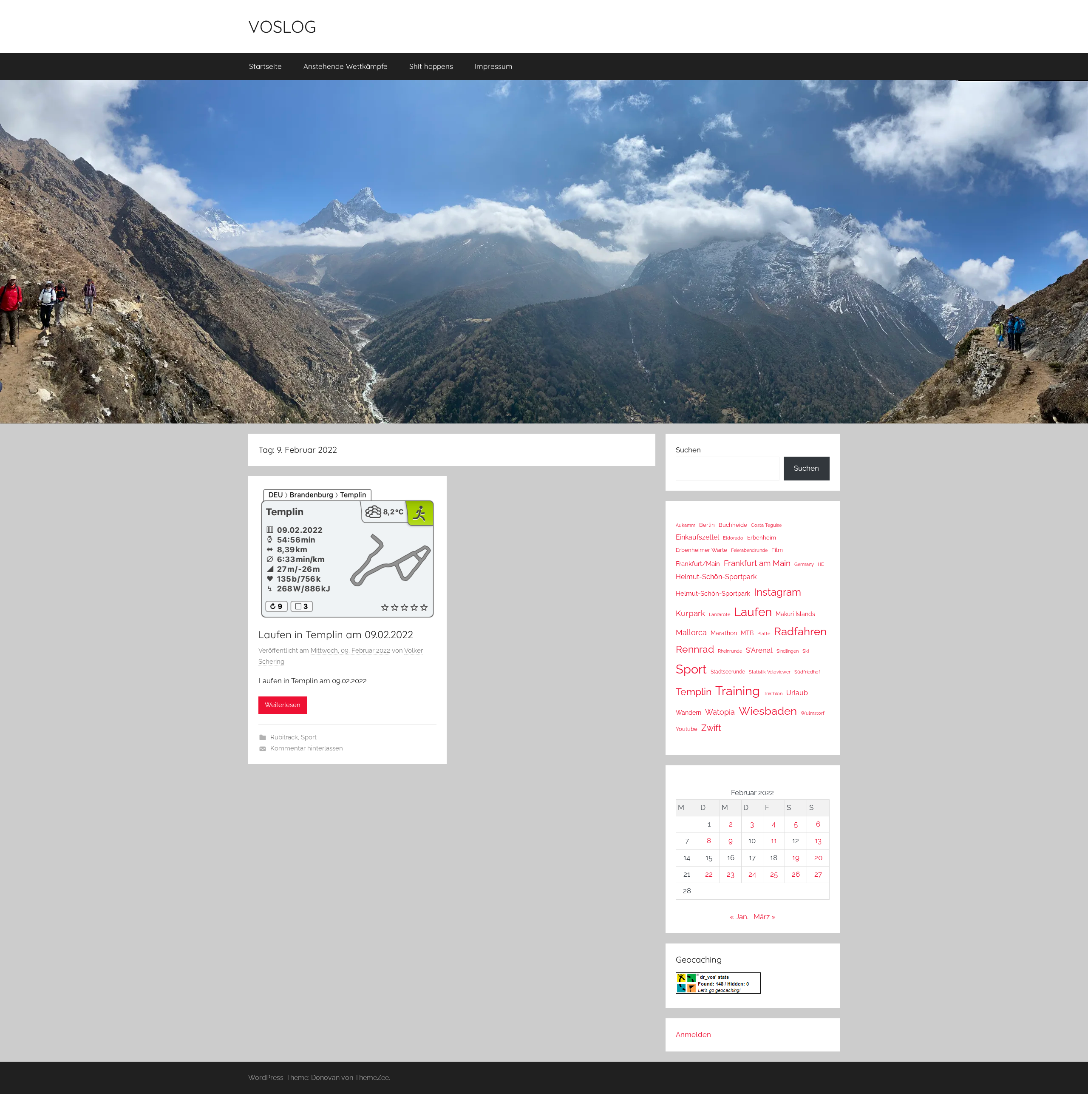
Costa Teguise (766, 525)
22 (709, 874)
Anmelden (693, 1034)
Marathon (724, 633)
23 (730, 874)
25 (774, 874)
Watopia (720, 712)
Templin (693, 691)
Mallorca (691, 632)
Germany (804, 564)
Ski (805, 651)
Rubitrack (284, 737)
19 (795, 857)
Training (737, 690)
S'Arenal (759, 650)
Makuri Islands (795, 614)
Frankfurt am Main (757, 563)
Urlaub (797, 693)
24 (752, 874)
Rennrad (695, 649)
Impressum (494, 66)
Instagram (777, 592)
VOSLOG (282, 26)
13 (818, 840)
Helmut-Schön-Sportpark (716, 577)
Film (777, 550)
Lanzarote (719, 614)
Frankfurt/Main (698, 563)
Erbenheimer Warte (701, 550)
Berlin (707, 525)
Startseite (265, 66)
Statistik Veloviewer (769, 672)
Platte (763, 634)
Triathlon (773, 693)
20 (818, 857)
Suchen (688, 450)
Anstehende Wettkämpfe (345, 66)
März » (765, 916)
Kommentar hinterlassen (306, 748)
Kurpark (690, 613)
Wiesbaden (768, 711)
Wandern (688, 712)
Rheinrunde (730, 651)
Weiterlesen (282, 705)
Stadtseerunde (728, 672)
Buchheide (733, 525)
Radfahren (800, 631)
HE (821, 564)
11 (774, 840)
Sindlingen (787, 651)
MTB (747, 633)
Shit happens (431, 66)
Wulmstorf (812, 713)
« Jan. (739, 916)
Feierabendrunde (749, 550)
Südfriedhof (807, 672)
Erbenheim (761, 537)
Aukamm (685, 525)
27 (818, 874)
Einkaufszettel (697, 537)
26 (796, 874)
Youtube (686, 729)
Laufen (753, 612)
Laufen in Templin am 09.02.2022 (335, 634)
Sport (309, 737)
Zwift (711, 728)
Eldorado (733, 537)
